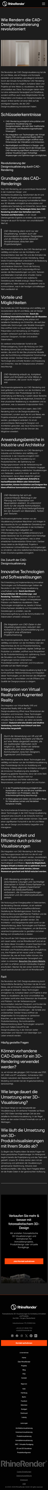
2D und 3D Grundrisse (24, 1448)
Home (24, 1358)
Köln (24, 1389)
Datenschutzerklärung (24, 1476)
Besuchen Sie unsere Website (32, 961)
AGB (24, 1484)
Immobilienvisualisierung (24, 1440)
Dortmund (24, 1413)
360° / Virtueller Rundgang (24, 1444)
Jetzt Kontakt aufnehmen (24, 1261)
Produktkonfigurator (24, 1452)
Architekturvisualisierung (24, 1428)
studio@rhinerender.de (24, 1330)
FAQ (24, 1374)
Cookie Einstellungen (24, 1472)
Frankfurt (24, 1401)
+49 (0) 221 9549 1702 (24, 1328)
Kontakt (24, 1378)
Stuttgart (24, 1409)
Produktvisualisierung (24, 1436)
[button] (43, 4)
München (24, 1405)
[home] (13, 3)
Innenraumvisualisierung (24, 1432)
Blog (24, 1370)
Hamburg (24, 1393)
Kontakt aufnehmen (24, 1343)
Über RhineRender (24, 1362)
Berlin (24, 1397)
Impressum (24, 1480)
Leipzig (24, 1417)
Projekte (24, 1366)
